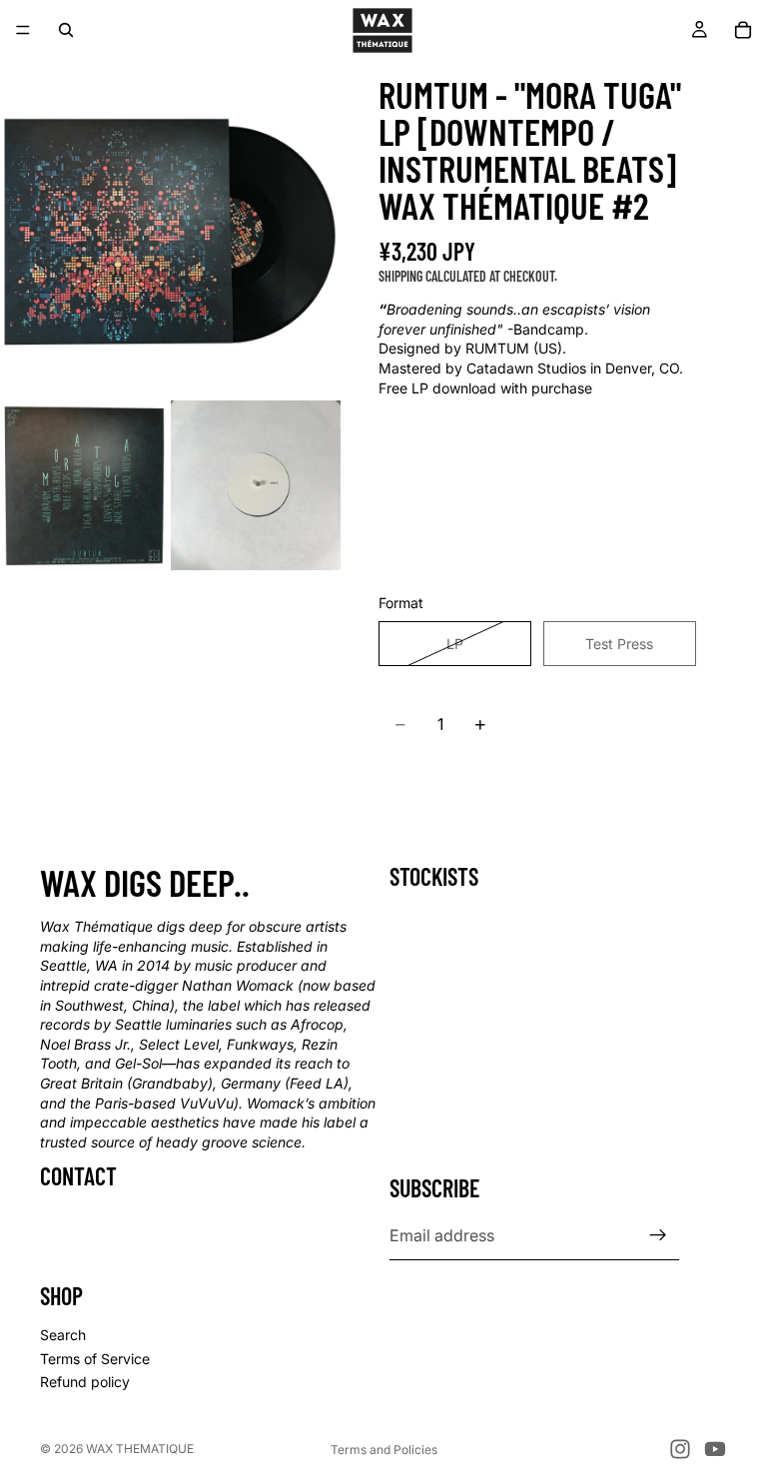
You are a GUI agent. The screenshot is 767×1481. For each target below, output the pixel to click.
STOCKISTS (433, 876)
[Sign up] (658, 1235)
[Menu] (23, 30)
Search (63, 1334)
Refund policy (85, 1381)
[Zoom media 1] (170, 229)
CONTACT (78, 1175)
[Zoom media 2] (85, 485)
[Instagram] (680, 1449)
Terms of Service (95, 1358)
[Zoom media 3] (256, 485)
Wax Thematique (140, 1448)
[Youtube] (715, 1449)
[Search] (66, 30)
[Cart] (743, 30)
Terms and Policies (384, 1449)
